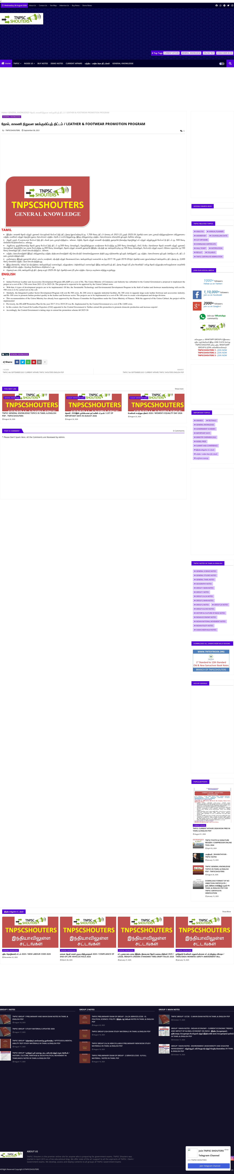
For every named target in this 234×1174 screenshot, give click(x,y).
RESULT (199, 252)
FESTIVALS (212, 420)
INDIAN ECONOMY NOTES (206, 617)
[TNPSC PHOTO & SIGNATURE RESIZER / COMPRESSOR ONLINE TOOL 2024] (198, 843)
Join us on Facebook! (213, 295)
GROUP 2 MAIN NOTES (204, 600)
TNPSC (16, 63)
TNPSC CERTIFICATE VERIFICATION (209, 256)
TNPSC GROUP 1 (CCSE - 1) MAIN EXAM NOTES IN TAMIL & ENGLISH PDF (200, 1016)
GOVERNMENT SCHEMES (205, 429)
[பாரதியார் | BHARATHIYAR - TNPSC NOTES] (198, 858)
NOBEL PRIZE (201, 441)
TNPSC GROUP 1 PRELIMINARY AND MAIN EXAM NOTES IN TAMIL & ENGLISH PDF (40, 1017)
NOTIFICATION (216, 248)
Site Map (53, 5)
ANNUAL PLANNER (216, 231)
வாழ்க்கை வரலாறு (202, 458)
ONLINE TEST (208, 53)
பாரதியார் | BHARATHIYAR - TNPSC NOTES (216, 855)
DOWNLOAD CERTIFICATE (206, 244)
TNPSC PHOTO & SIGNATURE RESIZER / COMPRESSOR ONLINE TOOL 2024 (218, 842)
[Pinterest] (33, 362)
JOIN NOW (222, 350)
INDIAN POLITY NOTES (204, 625)
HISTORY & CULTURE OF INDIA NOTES (210, 613)
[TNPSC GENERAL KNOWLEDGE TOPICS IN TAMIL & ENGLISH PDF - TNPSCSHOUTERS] (198, 870)
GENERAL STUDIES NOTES (206, 575)
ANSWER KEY (201, 236)
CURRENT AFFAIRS (171, 53)
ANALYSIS (200, 231)
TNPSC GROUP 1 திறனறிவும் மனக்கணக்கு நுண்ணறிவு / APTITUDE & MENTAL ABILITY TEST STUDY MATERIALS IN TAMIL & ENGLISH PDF (42, 1042)
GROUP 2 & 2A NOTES (204, 596)
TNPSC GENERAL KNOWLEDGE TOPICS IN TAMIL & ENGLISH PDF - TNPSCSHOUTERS (29, 414)
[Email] (39, 362)
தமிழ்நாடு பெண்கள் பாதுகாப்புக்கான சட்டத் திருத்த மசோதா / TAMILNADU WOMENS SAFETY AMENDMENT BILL (200, 955)
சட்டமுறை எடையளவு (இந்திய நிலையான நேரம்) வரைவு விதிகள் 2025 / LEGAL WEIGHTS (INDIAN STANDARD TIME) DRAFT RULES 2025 (146, 955)
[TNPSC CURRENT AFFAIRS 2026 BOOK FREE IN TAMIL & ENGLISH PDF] (212, 805)
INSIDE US (28, 63)
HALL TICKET (201, 248)
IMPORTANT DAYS (203, 433)
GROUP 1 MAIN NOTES (204, 588)
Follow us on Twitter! (213, 283)
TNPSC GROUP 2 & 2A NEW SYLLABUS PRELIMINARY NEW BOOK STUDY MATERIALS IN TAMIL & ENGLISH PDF (121, 1044)
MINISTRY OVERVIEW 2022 (206, 437)
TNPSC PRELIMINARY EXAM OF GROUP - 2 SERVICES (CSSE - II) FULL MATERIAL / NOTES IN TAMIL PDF (119, 1056)
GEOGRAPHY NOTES (204, 584)
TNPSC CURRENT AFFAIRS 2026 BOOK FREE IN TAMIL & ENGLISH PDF (211, 829)
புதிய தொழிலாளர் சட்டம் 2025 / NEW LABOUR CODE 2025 (26, 954)
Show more (179, 389)
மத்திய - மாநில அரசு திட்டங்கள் (97, 63)
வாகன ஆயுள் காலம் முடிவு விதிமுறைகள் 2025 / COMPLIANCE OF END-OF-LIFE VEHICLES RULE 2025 (87, 955)
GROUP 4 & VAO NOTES (205, 609)
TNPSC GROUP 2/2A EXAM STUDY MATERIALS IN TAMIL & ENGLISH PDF (121, 1031)
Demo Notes (87, 5)
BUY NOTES (43, 63)
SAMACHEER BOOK (225, 53)
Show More (226, 911)
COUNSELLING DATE (219, 236)
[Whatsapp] (28, 362)
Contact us (43, 5)
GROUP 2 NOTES (202, 605)
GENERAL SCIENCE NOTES (206, 571)
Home (8, 63)
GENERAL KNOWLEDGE (191, 53)
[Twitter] (22, 362)
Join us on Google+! (212, 306)
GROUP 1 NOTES (202, 592)
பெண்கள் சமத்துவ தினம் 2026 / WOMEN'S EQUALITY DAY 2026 (155, 413)
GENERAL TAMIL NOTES (205, 579)
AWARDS (199, 420)
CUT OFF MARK (202, 240)
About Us (32, 5)
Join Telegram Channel (209, 1166)
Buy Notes (76, 5)
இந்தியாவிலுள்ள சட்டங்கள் (205, 450)
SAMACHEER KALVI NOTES (206, 630)
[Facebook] (17, 362)
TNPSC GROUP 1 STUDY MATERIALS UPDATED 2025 (33, 1029)
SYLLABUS (211, 252)
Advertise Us (64, 5)
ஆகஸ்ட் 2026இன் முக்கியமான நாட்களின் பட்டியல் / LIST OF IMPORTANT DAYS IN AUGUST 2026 (89, 414)
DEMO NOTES (57, 63)
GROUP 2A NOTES (221, 605)
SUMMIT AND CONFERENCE (206, 445)
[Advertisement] (184, 30)
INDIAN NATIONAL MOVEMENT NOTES (210, 621)
